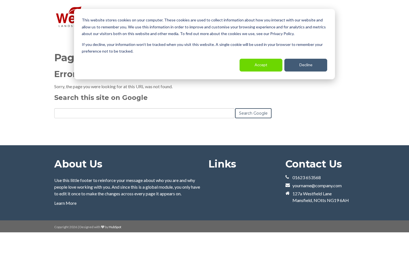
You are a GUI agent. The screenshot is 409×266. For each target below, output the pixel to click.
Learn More (65, 203)
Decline (305, 64)
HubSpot (115, 227)
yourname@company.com (317, 185)
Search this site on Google (101, 97)
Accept (261, 64)
